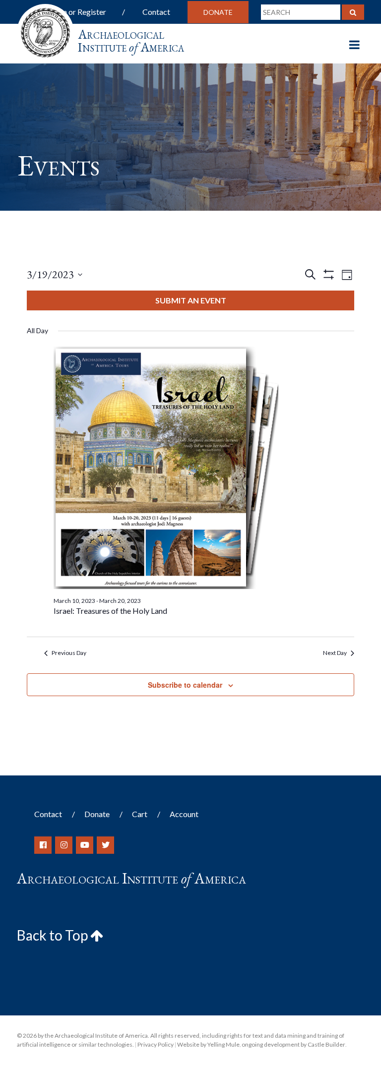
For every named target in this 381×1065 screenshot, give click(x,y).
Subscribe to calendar (185, 685)
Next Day (335, 652)
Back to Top (53, 935)
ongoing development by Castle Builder (293, 1044)
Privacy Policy (155, 1044)
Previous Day (69, 652)
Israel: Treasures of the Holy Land (110, 610)
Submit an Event (190, 300)
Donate (218, 12)
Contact (156, 11)
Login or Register (77, 11)
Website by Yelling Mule (208, 1044)
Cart (139, 814)
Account (184, 814)
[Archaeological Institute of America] (45, 29)
